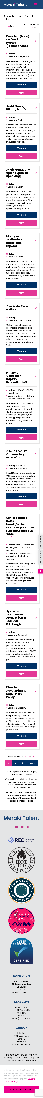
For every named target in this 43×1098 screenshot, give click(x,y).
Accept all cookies (21, 1089)
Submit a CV (40, 541)
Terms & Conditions (22, 1057)
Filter (12, 26)
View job (21, 84)
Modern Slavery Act (17, 1055)
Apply (21, 92)
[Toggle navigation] (35, 4)
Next (31, 763)
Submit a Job (40, 557)
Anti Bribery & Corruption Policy (23, 1059)
